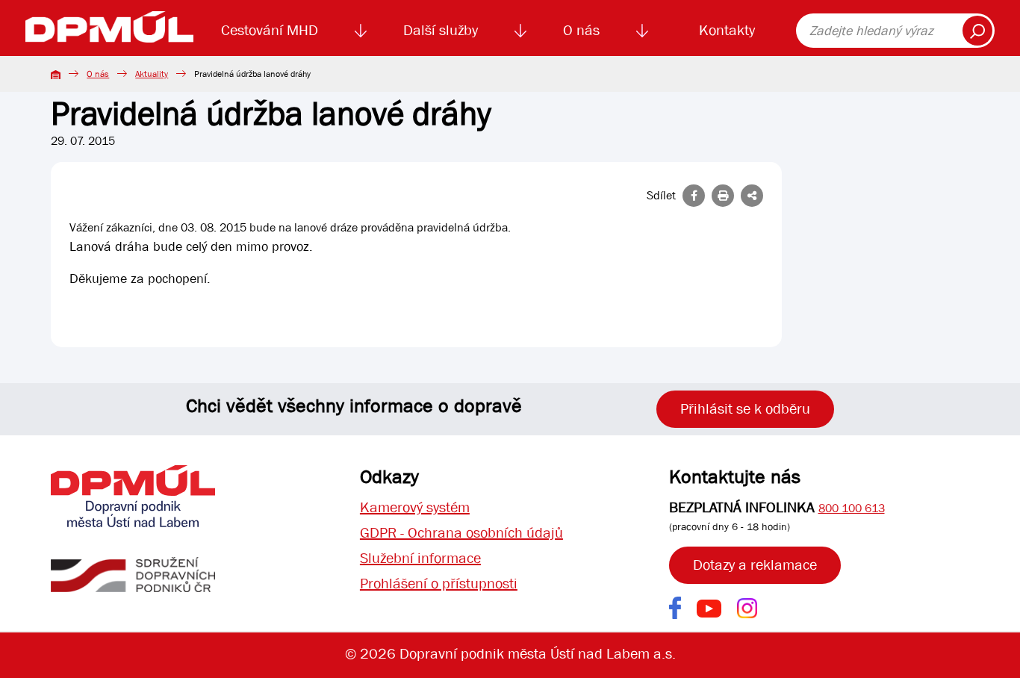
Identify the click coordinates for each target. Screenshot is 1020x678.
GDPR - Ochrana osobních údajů (461, 532)
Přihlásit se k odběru (745, 408)
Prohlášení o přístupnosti (438, 583)
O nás (581, 30)
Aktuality (151, 74)
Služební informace (420, 558)
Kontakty (727, 30)
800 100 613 (851, 508)
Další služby (440, 30)
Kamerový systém (415, 507)
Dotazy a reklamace (755, 565)
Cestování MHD (269, 30)
